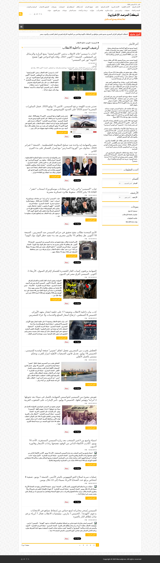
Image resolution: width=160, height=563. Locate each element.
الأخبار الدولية (136, 7)
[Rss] (41, 14)
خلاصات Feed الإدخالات (129, 215)
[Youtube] (35, 14)
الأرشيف (134, 197)
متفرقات (53, 7)
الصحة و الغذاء (136, 10)
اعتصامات (62, 7)
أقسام (135, 183)
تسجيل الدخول (132, 211)
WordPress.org (131, 222)
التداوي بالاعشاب (44, 7)
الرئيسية (95, 43)
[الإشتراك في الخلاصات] (22, 47)
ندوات (49, 10)
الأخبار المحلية (105, 7)
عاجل (97, 7)
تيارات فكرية (109, 10)
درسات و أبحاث (82, 10)
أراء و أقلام (79, 7)
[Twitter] (37, 14)
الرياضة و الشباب (32, 7)
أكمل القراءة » (91, 94)
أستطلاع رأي (70, 7)
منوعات (64, 10)
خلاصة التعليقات (132, 218)
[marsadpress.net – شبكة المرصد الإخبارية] (121, 16)
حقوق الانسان (89, 7)
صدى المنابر (72, 10)
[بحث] (20, 14)
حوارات (92, 10)
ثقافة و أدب (99, 10)
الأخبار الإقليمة (126, 7)
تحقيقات (127, 10)
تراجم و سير (118, 10)
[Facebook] (39, 14)
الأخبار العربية (115, 7)
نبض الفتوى (56, 10)
